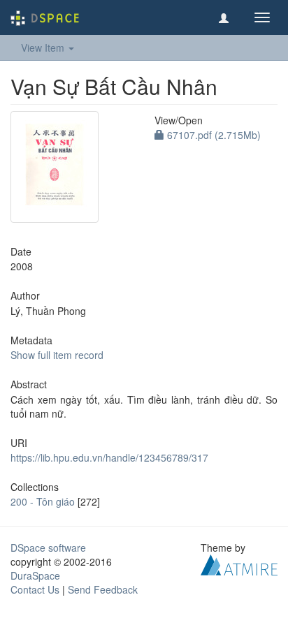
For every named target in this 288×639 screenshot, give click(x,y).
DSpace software (48, 547)
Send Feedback (103, 589)
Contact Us (34, 589)
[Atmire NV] (239, 564)
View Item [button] (44, 47)
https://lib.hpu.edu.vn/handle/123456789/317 (109, 457)
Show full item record (56, 355)
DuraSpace (35, 575)
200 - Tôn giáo (42, 501)
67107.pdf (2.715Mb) (212, 135)
